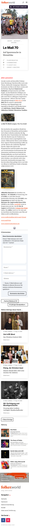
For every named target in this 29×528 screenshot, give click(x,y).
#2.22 (18, 100)
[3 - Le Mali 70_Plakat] (8, 188)
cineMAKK (17, 204)
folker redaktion (12, 60)
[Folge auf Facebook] (3, 520)
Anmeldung (19, 477)
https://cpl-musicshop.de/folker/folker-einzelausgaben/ (18, 434)
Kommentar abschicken (17, 293)
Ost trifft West (9, 334)
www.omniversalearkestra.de (10, 224)
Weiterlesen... (6, 339)
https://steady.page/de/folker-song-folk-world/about (18, 466)
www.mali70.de (6, 220)
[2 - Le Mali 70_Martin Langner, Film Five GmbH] (8, 121)
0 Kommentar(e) (12, 62)
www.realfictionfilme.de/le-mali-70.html (13, 217)
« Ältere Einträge (7, 419)
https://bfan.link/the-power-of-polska (19, 444)
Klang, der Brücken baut (13, 368)
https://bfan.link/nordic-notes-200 (19, 455)
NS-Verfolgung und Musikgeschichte (11, 404)
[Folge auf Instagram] (8, 520)
